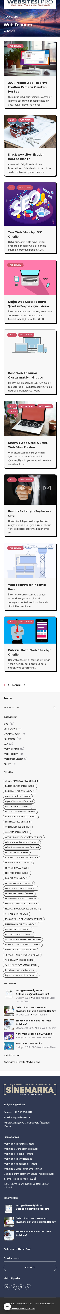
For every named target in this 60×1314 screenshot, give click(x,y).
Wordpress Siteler (13, 758)
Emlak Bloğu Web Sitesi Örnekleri (20, 811)
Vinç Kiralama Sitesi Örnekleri (19, 960)
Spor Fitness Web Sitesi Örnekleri (20, 950)
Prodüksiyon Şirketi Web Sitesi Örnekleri (23, 919)
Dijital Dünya (10, 728)
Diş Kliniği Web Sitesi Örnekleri (19, 801)
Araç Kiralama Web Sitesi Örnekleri (21, 781)
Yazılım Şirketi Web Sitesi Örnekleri (21, 965)
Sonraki (16, 685)
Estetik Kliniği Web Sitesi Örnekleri (21, 816)
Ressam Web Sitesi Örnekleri (18, 929)
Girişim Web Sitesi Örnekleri (18, 827)
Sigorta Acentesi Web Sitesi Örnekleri (22, 944)
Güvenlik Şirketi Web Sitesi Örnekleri (22, 842)
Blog (12, 120)
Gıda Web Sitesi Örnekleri (16, 852)
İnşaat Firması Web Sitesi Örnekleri (21, 975)
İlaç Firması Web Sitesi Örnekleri (20, 970)
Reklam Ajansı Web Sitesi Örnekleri (21, 924)
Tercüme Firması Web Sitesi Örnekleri (22, 955)
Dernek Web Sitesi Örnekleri (17, 796)
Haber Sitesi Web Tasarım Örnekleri (21, 857)
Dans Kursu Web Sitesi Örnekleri (20, 786)
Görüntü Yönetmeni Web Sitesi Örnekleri (23, 837)
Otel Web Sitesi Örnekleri (16, 914)
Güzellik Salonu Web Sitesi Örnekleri (22, 847)
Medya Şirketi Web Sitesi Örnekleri (20, 898)
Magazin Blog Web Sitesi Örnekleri (21, 888)
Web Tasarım (15, 46)
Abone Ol (30, 1267)
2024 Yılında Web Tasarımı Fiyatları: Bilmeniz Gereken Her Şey (27, 87)
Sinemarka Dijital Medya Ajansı (19, 1308)
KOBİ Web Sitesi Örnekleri (16, 878)
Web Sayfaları (26, 406)
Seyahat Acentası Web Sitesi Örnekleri (23, 939)
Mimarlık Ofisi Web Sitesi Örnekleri (21, 903)
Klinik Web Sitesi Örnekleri (17, 873)
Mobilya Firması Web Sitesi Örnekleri (22, 909)
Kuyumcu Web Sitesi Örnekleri (19, 883)
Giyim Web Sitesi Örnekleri (17, 832)
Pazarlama (9, 738)
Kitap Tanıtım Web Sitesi (16, 868)
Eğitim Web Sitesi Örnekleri (17, 822)
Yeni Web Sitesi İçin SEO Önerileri (35, 1033)
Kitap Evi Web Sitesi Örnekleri (18, 863)
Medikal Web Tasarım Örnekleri (19, 893)
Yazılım (13, 411)
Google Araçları (12, 733)
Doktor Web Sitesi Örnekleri (18, 806)
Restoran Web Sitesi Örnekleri (19, 934)
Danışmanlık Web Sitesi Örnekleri (20, 791)
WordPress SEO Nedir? (29, 1043)
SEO (11, 187)
